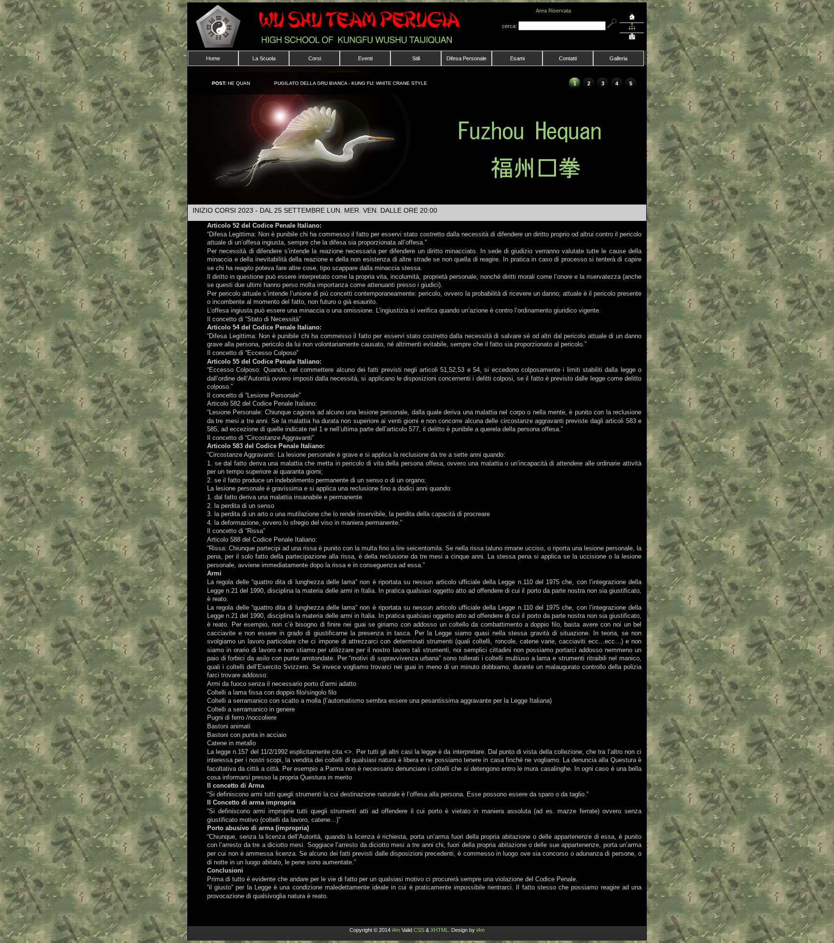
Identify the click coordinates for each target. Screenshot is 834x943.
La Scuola (264, 58)
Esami (517, 58)
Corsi (314, 58)
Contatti (568, 58)
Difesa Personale (466, 58)
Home (213, 58)
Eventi (365, 58)
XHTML (439, 930)
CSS (419, 930)
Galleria (618, 58)
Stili (416, 58)
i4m (396, 930)
